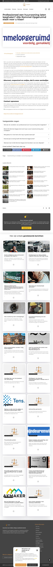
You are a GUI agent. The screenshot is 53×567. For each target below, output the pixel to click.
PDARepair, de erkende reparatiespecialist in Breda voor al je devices (39, 379)
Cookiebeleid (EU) (45, 564)
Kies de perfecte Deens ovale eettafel (17, 166)
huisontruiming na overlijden (18, 84)
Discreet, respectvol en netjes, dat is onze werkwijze (28, 52)
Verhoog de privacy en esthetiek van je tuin (17, 186)
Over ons (19, 9)
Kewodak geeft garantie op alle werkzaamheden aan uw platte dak (13, 472)
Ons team (25, 9)
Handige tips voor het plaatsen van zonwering (13, 379)
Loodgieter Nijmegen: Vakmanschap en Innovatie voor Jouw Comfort (41, 191)
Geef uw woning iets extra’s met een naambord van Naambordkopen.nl (38, 348)
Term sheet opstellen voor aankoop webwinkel (36, 502)
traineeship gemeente (35, 409)
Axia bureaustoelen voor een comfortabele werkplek (40, 172)
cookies (35, 558)
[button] (37, 550)
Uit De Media (7, 9)
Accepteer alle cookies (21, 564)
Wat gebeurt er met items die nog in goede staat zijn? (26, 134)
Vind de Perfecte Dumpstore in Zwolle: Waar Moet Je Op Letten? (17, 181)
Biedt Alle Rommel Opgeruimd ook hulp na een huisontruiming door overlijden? (26, 129)
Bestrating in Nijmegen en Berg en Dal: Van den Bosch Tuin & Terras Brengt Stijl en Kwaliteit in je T (17, 200)
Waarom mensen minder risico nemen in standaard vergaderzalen (42, 167)
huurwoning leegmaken (26, 66)
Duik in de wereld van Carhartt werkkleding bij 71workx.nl (40, 176)
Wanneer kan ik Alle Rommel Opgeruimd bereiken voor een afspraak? (26, 143)
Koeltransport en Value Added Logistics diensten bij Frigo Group (38, 255)
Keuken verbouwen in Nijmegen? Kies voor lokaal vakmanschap (17, 195)
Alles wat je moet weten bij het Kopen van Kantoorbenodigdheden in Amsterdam (17, 191)
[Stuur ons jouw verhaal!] (26, 216)
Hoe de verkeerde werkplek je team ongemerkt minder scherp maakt (16, 172)
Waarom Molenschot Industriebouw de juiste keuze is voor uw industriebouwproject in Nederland (13, 287)
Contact (31, 9)
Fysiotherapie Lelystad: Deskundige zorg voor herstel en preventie (41, 186)
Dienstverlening (9, 23)
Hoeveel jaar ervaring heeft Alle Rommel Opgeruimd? (26, 138)
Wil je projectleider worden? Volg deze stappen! (13, 348)
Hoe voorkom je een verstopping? (14, 316)
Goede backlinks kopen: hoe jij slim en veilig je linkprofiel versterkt (39, 542)
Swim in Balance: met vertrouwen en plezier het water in (17, 176)
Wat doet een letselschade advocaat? (36, 286)
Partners (14, 9)
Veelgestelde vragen (21, 56)
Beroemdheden (39, 532)
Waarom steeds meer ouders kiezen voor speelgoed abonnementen (41, 195)
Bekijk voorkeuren (32, 564)
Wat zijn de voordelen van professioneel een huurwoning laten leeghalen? (26, 124)
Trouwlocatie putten (10, 440)
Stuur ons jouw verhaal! (26, 220)
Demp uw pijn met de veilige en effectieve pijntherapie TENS (13, 409)
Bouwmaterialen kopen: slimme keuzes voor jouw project (40, 181)
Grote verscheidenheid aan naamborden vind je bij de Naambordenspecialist (36, 472)
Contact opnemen (20, 54)
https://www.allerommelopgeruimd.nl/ (13, 113)
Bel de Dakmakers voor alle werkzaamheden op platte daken (13, 502)
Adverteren (38, 538)
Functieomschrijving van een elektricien (37, 317)
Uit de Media (38, 534)
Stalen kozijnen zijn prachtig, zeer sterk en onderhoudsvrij (38, 440)
